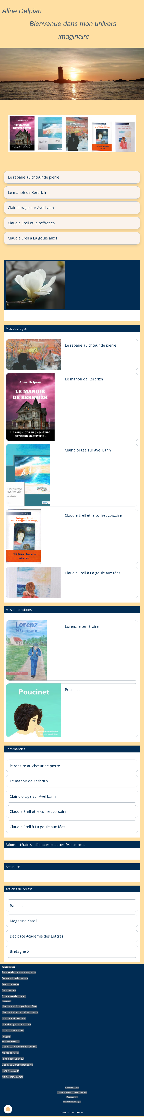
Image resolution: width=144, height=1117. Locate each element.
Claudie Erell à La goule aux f (32, 238)
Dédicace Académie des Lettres (36, 936)
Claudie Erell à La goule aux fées (92, 573)
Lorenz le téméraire (82, 626)
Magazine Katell (23, 921)
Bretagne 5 (19, 951)
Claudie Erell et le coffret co (31, 223)
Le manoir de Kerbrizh (27, 192)
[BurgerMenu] (137, 53)
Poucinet (72, 689)
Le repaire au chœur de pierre (33, 177)
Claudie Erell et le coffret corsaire (93, 515)
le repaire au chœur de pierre (35, 766)
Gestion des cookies (72, 1112)
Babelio (16, 906)
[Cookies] (8, 1109)
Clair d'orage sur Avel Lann (31, 207)
